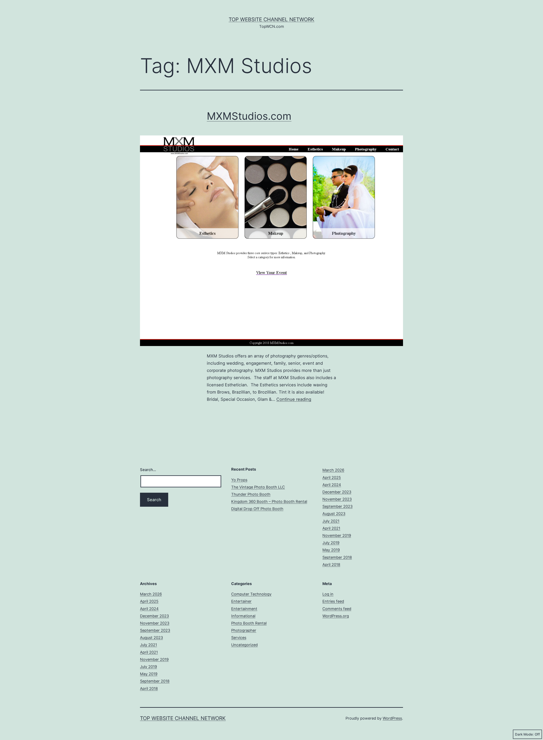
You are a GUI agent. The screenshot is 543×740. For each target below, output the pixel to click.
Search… (148, 469)
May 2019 (331, 550)
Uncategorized (244, 645)
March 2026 (333, 470)
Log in (327, 594)
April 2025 (331, 477)
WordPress (392, 718)
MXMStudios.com (249, 116)
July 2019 (330, 542)
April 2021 (331, 528)
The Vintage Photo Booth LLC (258, 487)
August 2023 (333, 513)
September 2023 (337, 506)
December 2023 (336, 492)
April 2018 (331, 564)
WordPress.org (335, 616)
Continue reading (293, 399)
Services (238, 637)
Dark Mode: (524, 734)
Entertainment (244, 608)
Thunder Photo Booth (250, 494)
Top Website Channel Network (271, 19)
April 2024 (331, 485)
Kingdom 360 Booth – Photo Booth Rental (269, 501)
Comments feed (336, 608)
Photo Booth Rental (249, 623)
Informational (243, 616)
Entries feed (333, 601)
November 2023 (337, 499)
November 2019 (336, 535)
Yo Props (239, 480)
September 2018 (337, 557)
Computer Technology (251, 594)
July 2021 (330, 521)
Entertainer (241, 601)
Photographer (243, 630)
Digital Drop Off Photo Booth (257, 508)
